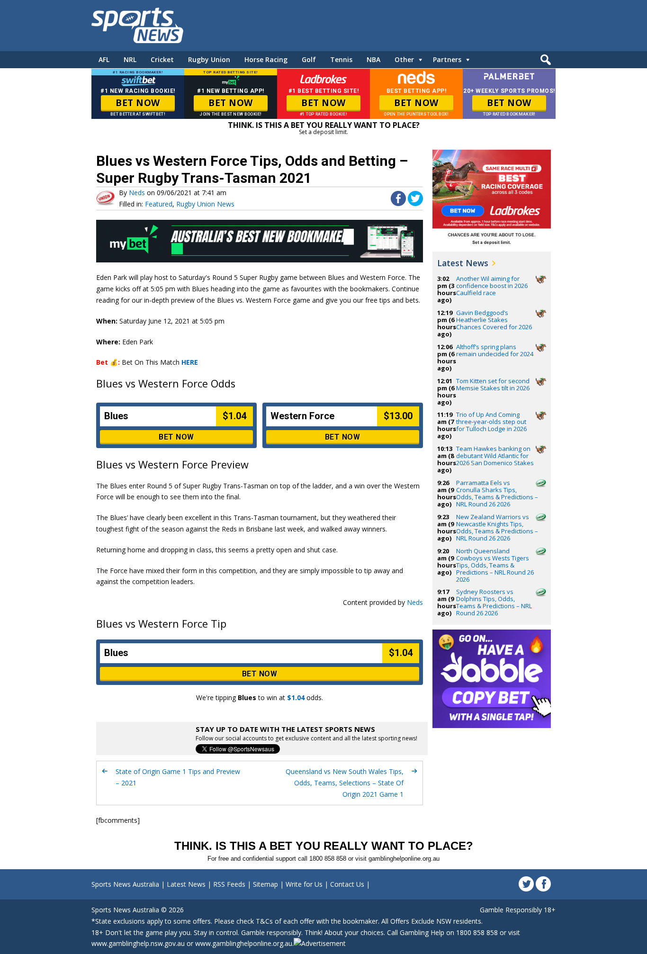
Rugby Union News (205, 203)
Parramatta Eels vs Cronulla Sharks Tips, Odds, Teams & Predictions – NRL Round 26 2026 (497, 493)
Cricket (162, 59)
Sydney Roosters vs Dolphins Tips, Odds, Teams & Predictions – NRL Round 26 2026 (494, 602)
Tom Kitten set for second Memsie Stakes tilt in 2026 (493, 384)
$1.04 (296, 697)
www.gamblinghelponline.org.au (243, 943)
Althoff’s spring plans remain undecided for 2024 (494, 350)
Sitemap (265, 884)
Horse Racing (266, 59)
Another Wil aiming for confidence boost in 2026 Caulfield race (492, 285)
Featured (158, 203)
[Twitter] (526, 883)
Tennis (341, 59)
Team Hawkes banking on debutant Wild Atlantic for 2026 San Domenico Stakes (495, 455)
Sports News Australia (125, 884)
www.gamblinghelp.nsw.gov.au (138, 943)
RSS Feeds (229, 884)
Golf (309, 59)
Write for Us (304, 884)
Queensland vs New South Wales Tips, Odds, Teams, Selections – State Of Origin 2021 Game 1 (345, 783)
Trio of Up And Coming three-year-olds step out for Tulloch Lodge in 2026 (491, 421)
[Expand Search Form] (544, 62)
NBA (373, 59)
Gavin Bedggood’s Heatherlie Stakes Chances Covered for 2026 (494, 319)
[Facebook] (543, 883)
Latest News (462, 263)
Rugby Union (209, 59)
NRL (130, 59)
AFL (104, 59)
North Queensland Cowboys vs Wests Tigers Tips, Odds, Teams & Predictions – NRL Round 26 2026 (495, 565)
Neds (137, 192)
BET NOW (138, 103)
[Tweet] (415, 203)
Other (404, 59)
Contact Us (347, 884)
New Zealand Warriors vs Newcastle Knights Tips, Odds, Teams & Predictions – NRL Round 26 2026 (497, 527)
